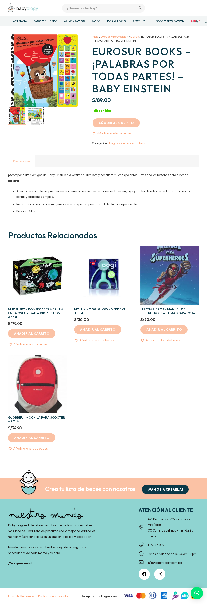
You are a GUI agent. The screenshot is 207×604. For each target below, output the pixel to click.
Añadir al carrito (116, 123)
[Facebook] (144, 574)
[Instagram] (159, 574)
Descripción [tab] (21, 161)
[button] (112, 133)
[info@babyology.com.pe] (143, 562)
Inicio (95, 36)
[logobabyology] (23, 7)
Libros (134, 36)
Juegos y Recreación (114, 36)
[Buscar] (140, 8)
